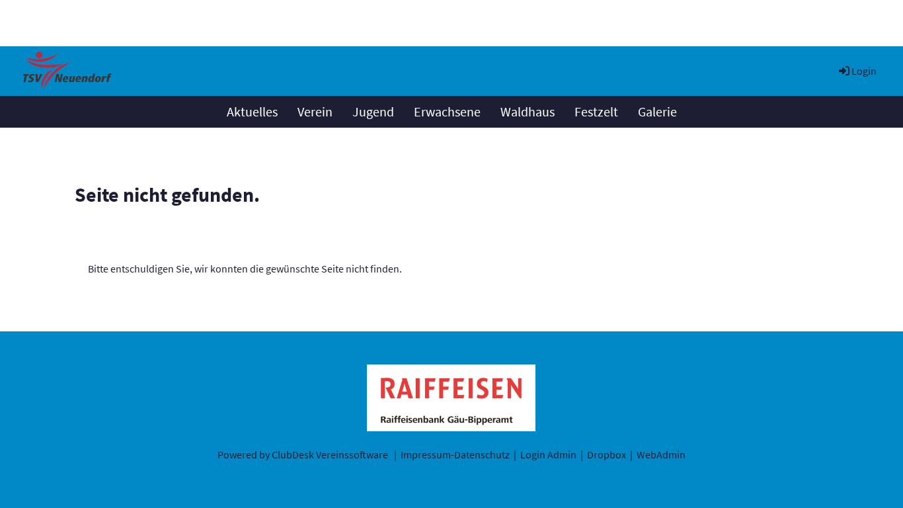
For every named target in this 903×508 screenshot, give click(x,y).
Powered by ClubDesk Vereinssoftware (302, 454)
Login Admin (548, 454)
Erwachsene (447, 111)
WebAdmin (661, 454)
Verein (315, 111)
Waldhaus (527, 111)
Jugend (373, 111)
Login (864, 70)
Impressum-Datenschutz (455, 454)
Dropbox (606, 454)
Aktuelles (252, 111)
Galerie (657, 111)
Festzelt (596, 111)
